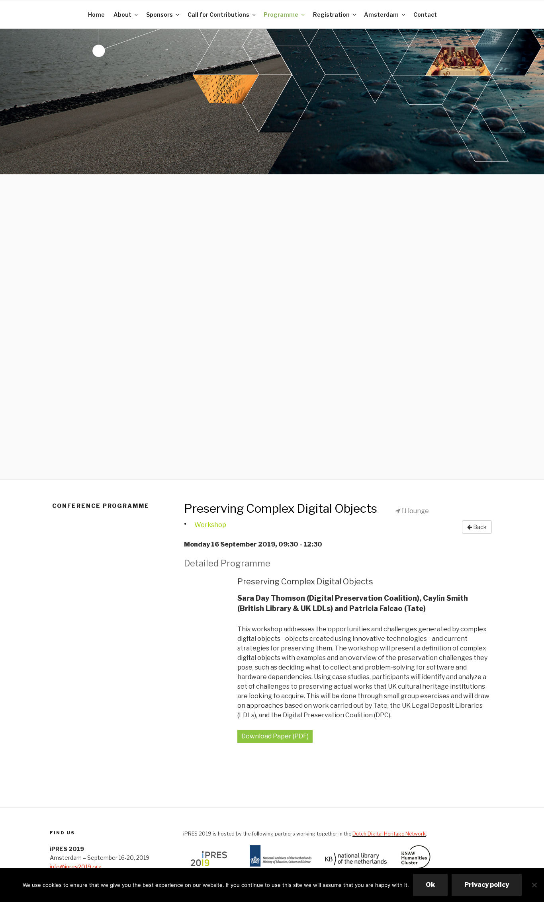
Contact (425, 14)
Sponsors (159, 14)
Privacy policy (486, 884)
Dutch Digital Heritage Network (389, 834)
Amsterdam (381, 14)
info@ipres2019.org (76, 866)
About (122, 14)
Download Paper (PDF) (275, 736)
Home (96, 14)
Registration (331, 14)
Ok (430, 884)
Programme (281, 14)
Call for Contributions (218, 14)
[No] (534, 885)
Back (479, 526)
